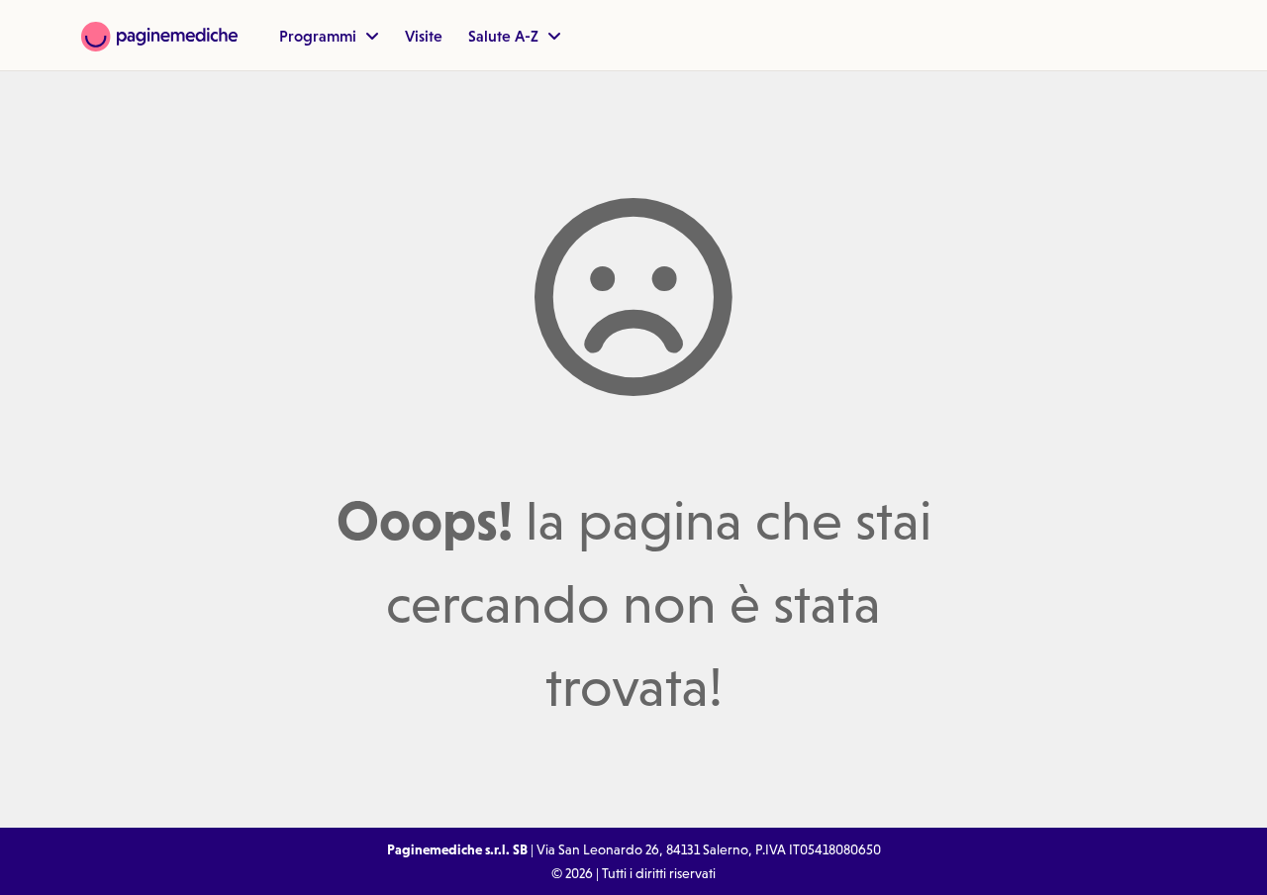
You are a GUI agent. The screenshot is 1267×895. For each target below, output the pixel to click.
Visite (423, 36)
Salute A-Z (505, 36)
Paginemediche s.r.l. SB (457, 849)
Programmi (319, 36)
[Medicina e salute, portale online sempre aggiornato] (159, 35)
